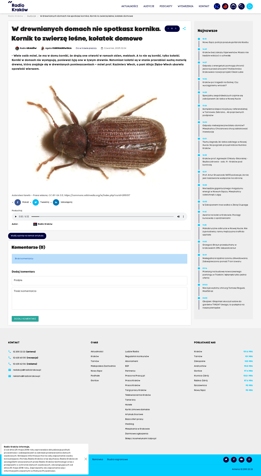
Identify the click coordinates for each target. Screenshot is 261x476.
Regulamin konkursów (137, 356)
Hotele (128, 405)
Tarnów (95, 361)
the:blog (129, 424)
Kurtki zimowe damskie (137, 410)
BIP (127, 366)
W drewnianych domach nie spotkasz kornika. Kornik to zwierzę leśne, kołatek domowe (86, 16)
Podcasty (166, 6)
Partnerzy (130, 371)
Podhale (95, 376)
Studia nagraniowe (117, 459)
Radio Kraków (15, 16)
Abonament (131, 361)
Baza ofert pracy (134, 419)
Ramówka (97, 459)
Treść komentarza (25, 291)
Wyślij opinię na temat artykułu (27, 236)
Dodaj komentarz (25, 318)
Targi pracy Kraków (135, 390)
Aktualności (129, 6)
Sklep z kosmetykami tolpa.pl (140, 439)
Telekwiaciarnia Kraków (138, 395)
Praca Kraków (132, 381)
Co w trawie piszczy (86, 48)
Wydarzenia (185, 6)
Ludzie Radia (132, 352)
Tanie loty (130, 400)
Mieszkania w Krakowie (137, 429)
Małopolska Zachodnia (103, 366)
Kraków (95, 356)
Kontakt (204, 6)
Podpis (18, 280)
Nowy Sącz (96, 371)
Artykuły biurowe (134, 414)
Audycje (148, 6)
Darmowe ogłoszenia (136, 434)
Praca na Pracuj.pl (135, 376)
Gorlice (95, 381)
